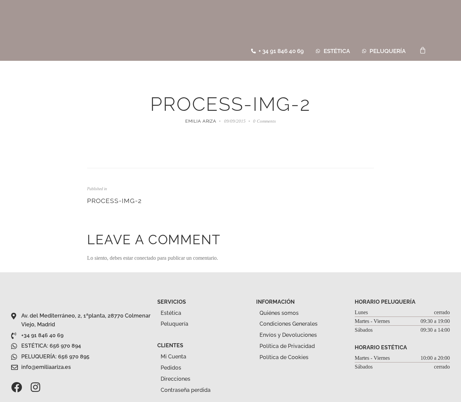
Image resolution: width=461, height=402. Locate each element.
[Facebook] (16, 387)
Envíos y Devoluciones (288, 335)
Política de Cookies (284, 357)
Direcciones (175, 379)
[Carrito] (423, 50)
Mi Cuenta (173, 356)
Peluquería (174, 324)
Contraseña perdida (186, 390)
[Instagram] (35, 387)
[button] (444, 51)
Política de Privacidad (287, 346)
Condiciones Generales (289, 324)
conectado (145, 258)
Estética (171, 313)
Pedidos (171, 368)
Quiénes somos (279, 313)
